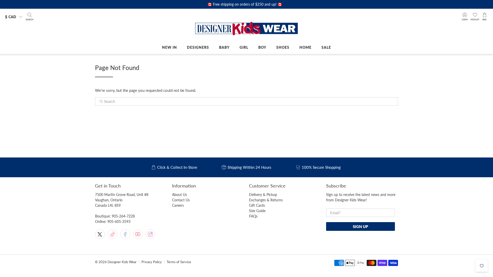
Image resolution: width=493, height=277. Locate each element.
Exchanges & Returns (266, 200)
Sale (326, 47)
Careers (178, 205)
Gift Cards (257, 205)
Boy (262, 47)
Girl (244, 47)
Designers (198, 47)
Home (305, 47)
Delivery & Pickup (263, 194)
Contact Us (181, 200)
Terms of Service (179, 262)
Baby (224, 47)
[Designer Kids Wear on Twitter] (100, 234)
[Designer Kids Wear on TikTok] (112, 234)
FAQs (253, 216)
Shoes (282, 47)
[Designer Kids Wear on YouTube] (138, 234)
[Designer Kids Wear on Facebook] (125, 234)
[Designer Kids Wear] (246, 29)
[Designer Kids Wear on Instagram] (150, 234)
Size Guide (257, 211)
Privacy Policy (151, 262)
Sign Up (360, 226)
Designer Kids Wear (122, 262)
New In (169, 47)
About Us (179, 194)
